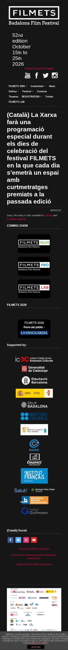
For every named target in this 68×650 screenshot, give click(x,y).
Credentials (37, 86)
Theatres (13, 96)
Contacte (42, 91)
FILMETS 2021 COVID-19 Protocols (34, 564)
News (52, 86)
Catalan (48, 215)
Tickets (49, 96)
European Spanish (16, 219)
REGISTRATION (30, 96)
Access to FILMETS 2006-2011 (34, 549)
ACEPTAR (35, 647)
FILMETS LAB (16, 102)
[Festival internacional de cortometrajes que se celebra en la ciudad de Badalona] (34, 25)
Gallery (13, 91)
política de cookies (39, 643)
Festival (26, 91)
